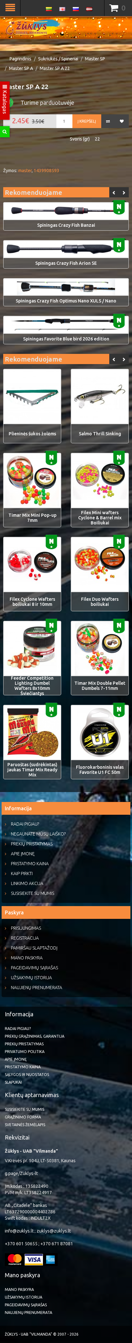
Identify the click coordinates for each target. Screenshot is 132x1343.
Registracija (25, 938)
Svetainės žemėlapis (25, 1125)
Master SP (95, 58)
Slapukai (13, 1082)
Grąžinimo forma (23, 1117)
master (25, 170)
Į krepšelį (87, 121)
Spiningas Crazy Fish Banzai (66, 225)
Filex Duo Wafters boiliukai (100, 602)
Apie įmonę (23, 853)
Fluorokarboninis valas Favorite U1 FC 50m (100, 770)
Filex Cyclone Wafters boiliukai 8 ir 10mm (32, 602)
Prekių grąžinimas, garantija (34, 1036)
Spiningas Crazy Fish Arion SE (66, 263)
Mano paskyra (27, 957)
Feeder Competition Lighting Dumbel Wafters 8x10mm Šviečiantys (32, 685)
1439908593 (46, 170)
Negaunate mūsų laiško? (38, 833)
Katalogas (5, 101)
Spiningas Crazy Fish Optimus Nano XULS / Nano (66, 300)
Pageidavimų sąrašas (34, 967)
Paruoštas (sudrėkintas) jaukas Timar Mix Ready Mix (32, 769)
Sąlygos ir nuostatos (27, 1074)
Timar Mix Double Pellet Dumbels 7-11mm (99, 686)
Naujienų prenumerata (36, 987)
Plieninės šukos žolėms (32, 433)
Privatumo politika (25, 1051)
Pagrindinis (20, 58)
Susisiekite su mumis (32, 893)
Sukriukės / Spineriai (58, 58)
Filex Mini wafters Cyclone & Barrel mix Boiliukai (99, 517)
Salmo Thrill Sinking (100, 433)
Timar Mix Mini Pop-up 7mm (32, 518)
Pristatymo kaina (30, 863)
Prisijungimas (26, 928)
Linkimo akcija (27, 883)
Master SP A (21, 68)
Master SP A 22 (55, 68)
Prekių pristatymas (32, 843)
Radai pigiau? (25, 824)
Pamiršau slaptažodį (34, 947)
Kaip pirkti (22, 873)
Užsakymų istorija (31, 977)
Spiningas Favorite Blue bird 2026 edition (66, 338)
